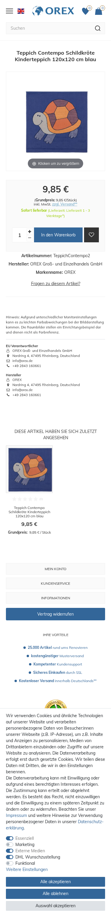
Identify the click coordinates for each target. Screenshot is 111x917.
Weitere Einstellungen (27, 869)
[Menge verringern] (30, 238)
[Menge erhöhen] (30, 232)
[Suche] (98, 28)
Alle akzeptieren (55, 881)
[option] (29, 490)
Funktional (25, 863)
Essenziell (24, 838)
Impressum (16, 815)
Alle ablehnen (55, 893)
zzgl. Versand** (64, 204)
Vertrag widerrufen (55, 614)
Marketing (24, 844)
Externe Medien (30, 850)
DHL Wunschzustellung (37, 857)
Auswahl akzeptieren (55, 905)
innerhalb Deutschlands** (57, 681)
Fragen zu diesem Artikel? (55, 283)
